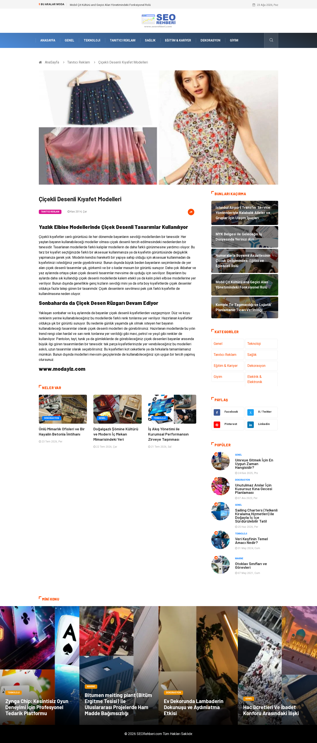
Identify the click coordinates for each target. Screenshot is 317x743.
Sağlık (150, 40)
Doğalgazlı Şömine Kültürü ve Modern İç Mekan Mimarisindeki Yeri (115, 434)
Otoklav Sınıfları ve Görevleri (251, 565)
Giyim (234, 40)
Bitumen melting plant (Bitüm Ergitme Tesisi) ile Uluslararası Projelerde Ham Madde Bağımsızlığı (118, 704)
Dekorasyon (210, 40)
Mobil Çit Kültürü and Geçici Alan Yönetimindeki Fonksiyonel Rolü (110, 4)
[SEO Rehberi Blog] (158, 20)
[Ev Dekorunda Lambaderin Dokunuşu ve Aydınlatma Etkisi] (198, 665)
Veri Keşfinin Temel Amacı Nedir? (251, 540)
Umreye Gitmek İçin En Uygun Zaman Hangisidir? (254, 464)
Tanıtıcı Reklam (122, 40)
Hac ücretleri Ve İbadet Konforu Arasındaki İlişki (271, 710)
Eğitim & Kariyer (178, 40)
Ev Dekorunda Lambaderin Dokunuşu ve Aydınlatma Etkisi (193, 707)
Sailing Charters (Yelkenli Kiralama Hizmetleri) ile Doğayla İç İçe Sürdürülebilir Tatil (256, 515)
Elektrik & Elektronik (254, 379)
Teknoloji (92, 40)
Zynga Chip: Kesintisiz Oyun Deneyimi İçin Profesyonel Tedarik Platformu (36, 707)
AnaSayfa (47, 40)
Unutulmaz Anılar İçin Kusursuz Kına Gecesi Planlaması (253, 489)
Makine (239, 558)
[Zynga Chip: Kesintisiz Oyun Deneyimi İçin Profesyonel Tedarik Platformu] (39, 665)
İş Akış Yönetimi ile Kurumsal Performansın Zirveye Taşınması (168, 434)
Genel (69, 40)
